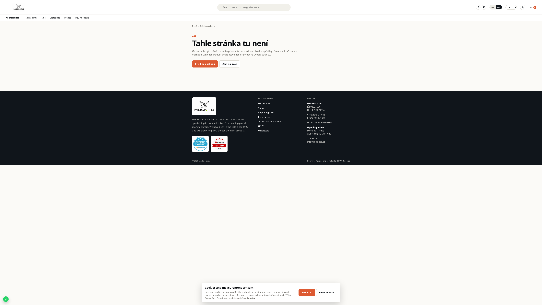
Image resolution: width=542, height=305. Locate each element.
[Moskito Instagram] (484, 7)
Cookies (346, 161)
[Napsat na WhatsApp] (6, 299)
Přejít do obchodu (205, 64)
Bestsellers (55, 17)
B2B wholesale (82, 17)
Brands (67, 17)
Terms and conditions (269, 121)
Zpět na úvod (229, 64)
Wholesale (263, 130)
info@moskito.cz (316, 141)
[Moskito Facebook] (478, 7)
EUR (499, 7)
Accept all (306, 292)
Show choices (326, 292)
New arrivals (31, 17)
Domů (194, 26)
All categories (13, 18)
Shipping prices (266, 112)
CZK (492, 7)
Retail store (264, 117)
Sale (44, 17)
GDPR (261, 126)
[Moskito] (109, 7)
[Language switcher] (511, 7)
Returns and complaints (326, 161)
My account (264, 103)
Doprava (310, 161)
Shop (261, 108)
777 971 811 (313, 138)
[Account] (522, 7)
